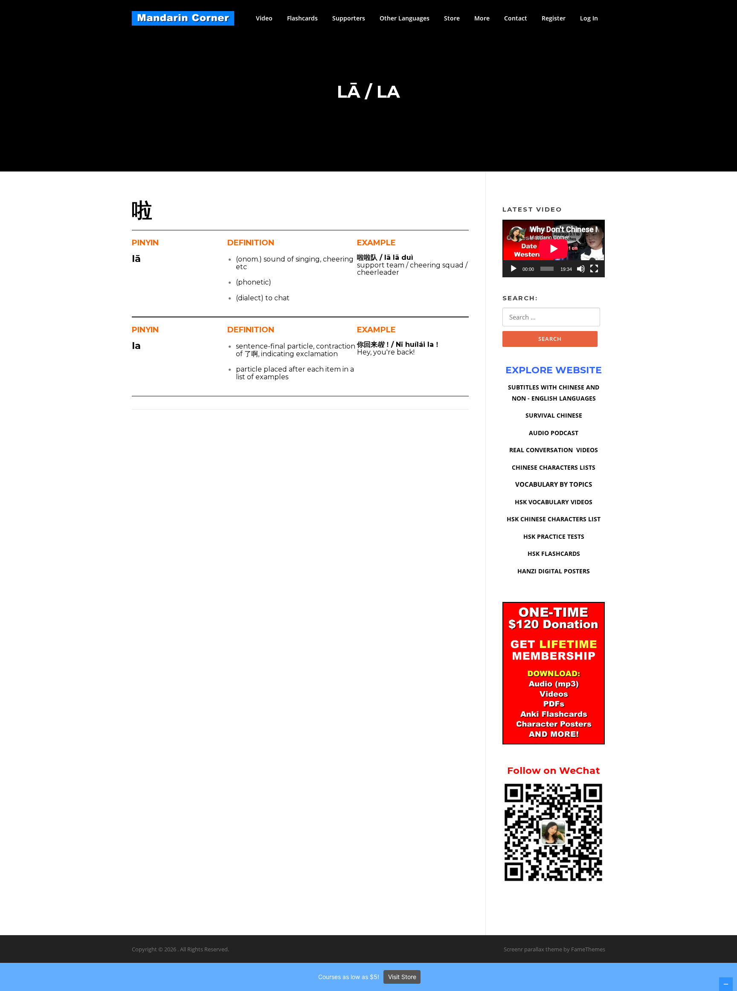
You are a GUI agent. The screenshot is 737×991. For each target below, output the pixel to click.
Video (264, 18)
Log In (589, 18)
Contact (515, 18)
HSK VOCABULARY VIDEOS (553, 502)
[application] (553, 248)
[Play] (513, 268)
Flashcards (302, 18)
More (482, 18)
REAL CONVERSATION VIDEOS (553, 450)
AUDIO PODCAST (553, 433)
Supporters (348, 18)
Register (554, 18)
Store (452, 18)
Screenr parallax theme (533, 949)
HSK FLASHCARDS (554, 553)
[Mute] (581, 268)
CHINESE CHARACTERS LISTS (553, 467)
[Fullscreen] (594, 268)
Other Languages (404, 18)
